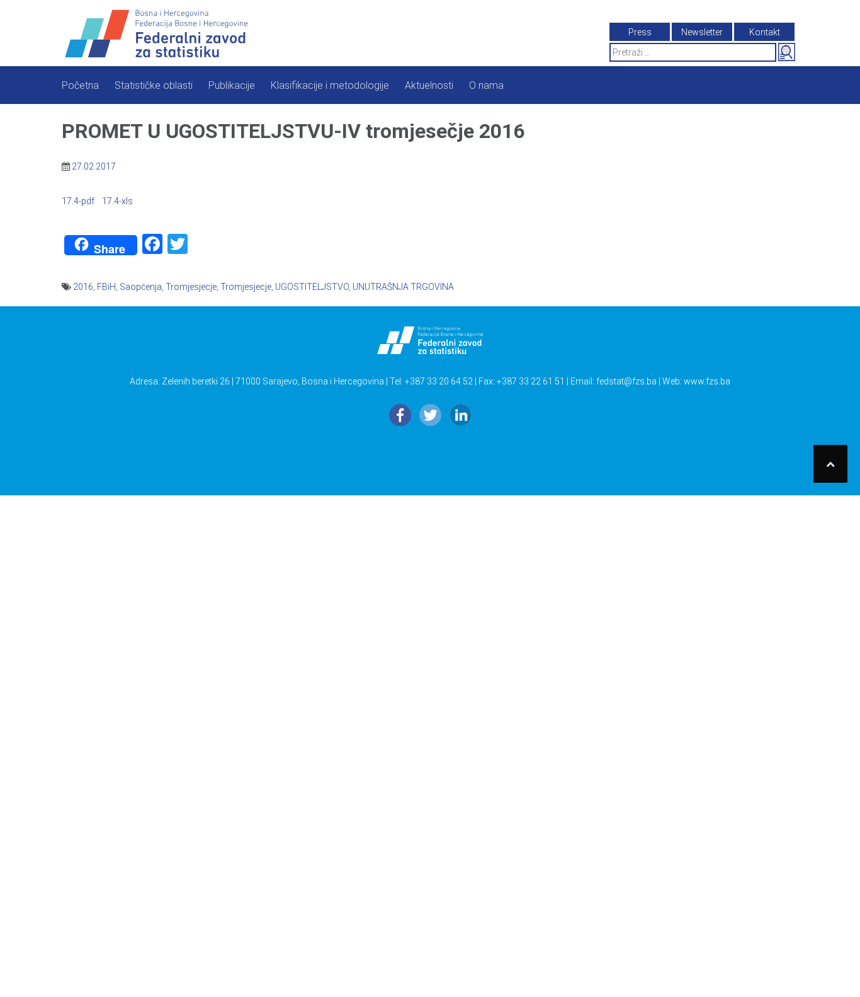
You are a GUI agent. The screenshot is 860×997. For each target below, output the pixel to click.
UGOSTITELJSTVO (312, 287)
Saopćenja (141, 287)
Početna (80, 85)
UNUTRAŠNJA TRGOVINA (403, 287)
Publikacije (231, 85)
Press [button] (640, 32)
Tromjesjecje (191, 287)
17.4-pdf (78, 201)
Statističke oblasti (154, 85)
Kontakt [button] (764, 32)
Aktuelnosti (429, 85)
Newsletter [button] (702, 32)
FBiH (106, 287)
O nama (486, 85)
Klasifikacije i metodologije (330, 85)
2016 (83, 287)
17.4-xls (117, 201)
